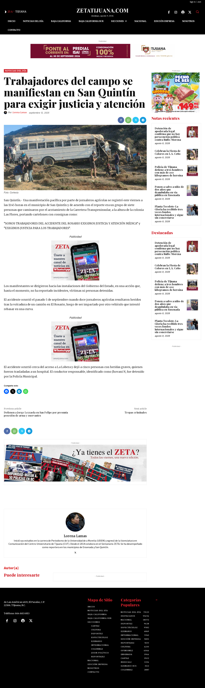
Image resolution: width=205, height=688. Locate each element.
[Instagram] (176, 12)
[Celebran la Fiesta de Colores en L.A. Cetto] (192, 154)
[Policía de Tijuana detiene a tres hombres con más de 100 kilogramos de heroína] (192, 170)
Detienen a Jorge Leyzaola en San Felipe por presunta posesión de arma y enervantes (36, 414)
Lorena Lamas (19, 112)
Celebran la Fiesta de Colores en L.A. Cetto (167, 152)
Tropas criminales (136, 412)
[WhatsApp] (128, 120)
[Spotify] (183, 12)
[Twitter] (190, 12)
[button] (197, 12)
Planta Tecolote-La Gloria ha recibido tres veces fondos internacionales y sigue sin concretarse (169, 212)
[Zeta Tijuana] (102, 10)
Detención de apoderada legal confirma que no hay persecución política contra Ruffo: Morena (168, 134)
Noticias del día (15, 70)
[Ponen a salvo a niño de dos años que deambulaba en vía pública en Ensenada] (192, 190)
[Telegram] (143, 120)
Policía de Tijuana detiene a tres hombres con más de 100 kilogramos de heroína (169, 171)
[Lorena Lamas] (6, 112)
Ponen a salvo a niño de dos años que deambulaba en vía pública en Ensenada (169, 191)
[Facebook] (169, 12)
